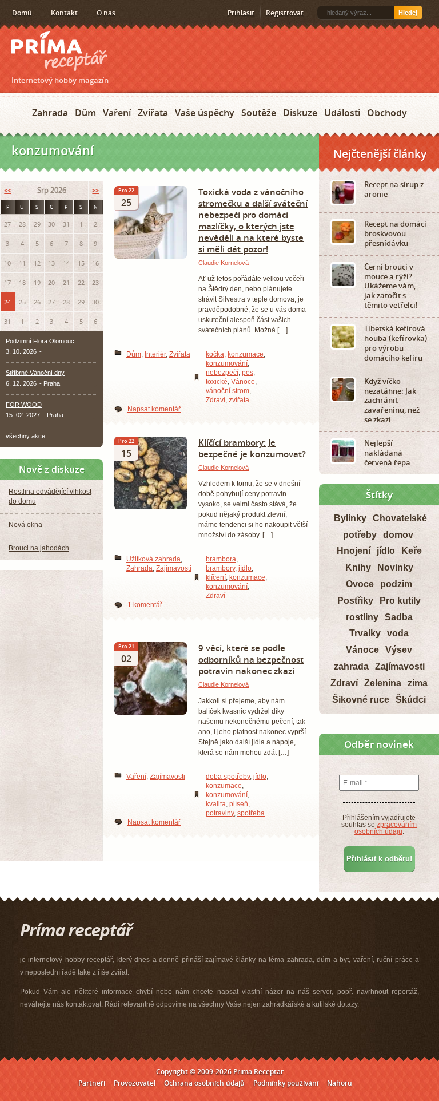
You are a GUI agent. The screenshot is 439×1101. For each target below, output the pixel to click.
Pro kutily (400, 600)
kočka (215, 354)
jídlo (245, 568)
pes (247, 373)
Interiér (155, 354)
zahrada (351, 666)
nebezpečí (222, 373)
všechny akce (25, 436)
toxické (217, 382)
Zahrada (50, 112)
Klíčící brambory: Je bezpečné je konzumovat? (252, 448)
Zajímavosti (173, 568)
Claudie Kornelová (223, 262)
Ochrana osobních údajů (204, 1083)
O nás (106, 13)
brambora (221, 559)
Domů (22, 13)
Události (342, 112)
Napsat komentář (154, 409)
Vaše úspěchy (204, 112)
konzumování (227, 363)
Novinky (395, 567)
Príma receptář (59, 51)
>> (95, 190)
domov (398, 535)
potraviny (220, 813)
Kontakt (64, 13)
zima (418, 683)
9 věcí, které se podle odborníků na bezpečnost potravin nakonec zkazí (251, 659)
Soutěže (258, 112)
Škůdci (411, 699)
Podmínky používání (285, 1083)
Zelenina (382, 683)
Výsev (398, 650)
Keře (411, 551)
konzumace (246, 354)
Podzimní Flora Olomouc (40, 341)
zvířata (239, 400)
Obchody (387, 112)
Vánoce (243, 382)
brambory (220, 568)
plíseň (238, 804)
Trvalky (365, 633)
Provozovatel (134, 1083)
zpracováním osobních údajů (385, 828)
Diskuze (300, 112)
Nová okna (25, 525)
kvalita (216, 804)
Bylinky (350, 518)
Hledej (407, 12)
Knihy (358, 567)
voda (398, 633)
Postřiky (355, 600)
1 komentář (144, 605)
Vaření (117, 112)
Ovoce (360, 584)
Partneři (91, 1083)
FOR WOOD (24, 404)
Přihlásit (241, 13)
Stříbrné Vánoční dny (35, 372)
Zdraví (215, 400)
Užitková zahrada (153, 559)
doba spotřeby (228, 777)
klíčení (216, 577)
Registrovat (285, 13)
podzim (396, 584)
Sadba (399, 617)
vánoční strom (227, 391)
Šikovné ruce (360, 699)
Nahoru (339, 1083)
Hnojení (353, 551)
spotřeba (251, 813)
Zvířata (153, 112)
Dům (85, 112)
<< (7, 190)
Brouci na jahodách (39, 548)
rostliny (362, 617)
